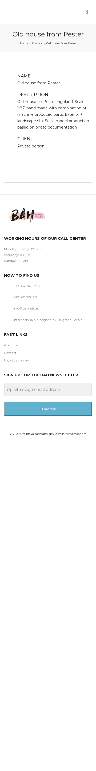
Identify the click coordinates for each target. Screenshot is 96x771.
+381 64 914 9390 (26, 286)
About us (11, 345)
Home (24, 43)
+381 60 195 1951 (25, 297)
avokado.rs (78, 434)
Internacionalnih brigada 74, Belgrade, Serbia (47, 320)
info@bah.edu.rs (26, 308)
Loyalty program (17, 360)
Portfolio (37, 43)
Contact (10, 353)
